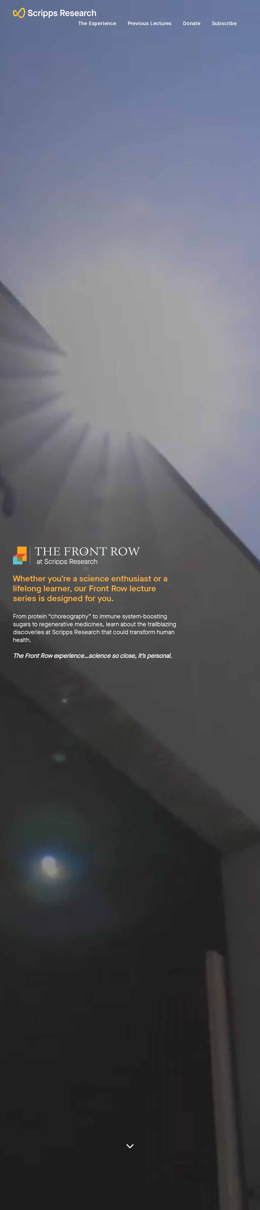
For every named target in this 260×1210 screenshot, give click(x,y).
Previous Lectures (150, 23)
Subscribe (224, 23)
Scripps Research (54, 14)
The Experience (97, 23)
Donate (192, 23)
